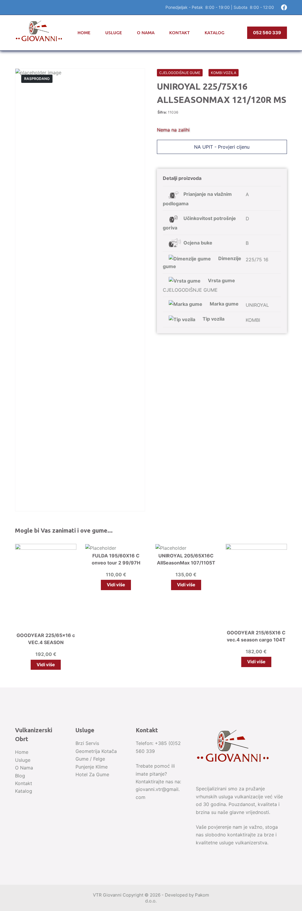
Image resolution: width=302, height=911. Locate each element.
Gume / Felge (90, 759)
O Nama (146, 32)
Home (84, 32)
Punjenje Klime (92, 767)
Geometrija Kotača (96, 751)
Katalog (214, 32)
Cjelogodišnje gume (179, 72)
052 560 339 (267, 32)
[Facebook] (284, 7)
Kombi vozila (223, 72)
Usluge (113, 32)
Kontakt (179, 32)
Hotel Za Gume (92, 774)
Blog (20, 776)
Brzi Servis (87, 743)
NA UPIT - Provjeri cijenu (222, 147)
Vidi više (46, 664)
